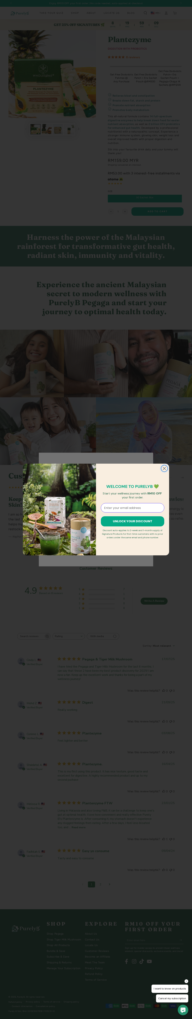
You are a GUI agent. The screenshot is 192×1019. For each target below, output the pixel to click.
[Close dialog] (164, 468)
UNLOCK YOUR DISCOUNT (132, 521)
